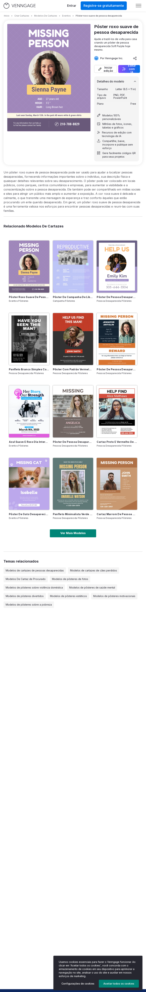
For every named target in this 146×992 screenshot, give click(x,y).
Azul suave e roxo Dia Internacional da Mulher (29, 441)
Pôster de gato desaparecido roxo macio (29, 514)
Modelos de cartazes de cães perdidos (93, 570)
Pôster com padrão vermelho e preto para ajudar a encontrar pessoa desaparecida (73, 369)
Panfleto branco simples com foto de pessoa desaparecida (29, 369)
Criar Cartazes (21, 15)
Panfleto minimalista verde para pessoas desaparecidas (73, 514)
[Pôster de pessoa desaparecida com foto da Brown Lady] (73, 411)
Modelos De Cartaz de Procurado (26, 578)
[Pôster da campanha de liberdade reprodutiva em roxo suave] (73, 266)
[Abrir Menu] (138, 6)
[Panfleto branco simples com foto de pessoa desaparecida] (29, 339)
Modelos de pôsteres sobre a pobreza (29, 604)
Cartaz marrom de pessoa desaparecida (117, 514)
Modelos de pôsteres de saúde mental (92, 587)
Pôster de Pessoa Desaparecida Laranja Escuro (117, 369)
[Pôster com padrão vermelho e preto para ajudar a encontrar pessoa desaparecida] (73, 339)
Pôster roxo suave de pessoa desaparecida (29, 297)
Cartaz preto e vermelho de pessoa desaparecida (117, 441)
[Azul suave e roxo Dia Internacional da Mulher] (29, 411)
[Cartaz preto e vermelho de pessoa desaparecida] (117, 411)
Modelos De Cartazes (45, 15)
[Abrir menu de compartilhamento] (135, 58)
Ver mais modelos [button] (73, 533)
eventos (66, 15)
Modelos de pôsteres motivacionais (114, 596)
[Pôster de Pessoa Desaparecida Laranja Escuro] (117, 339)
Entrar (71, 5)
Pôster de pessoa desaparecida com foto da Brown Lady (73, 441)
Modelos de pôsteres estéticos (68, 596)
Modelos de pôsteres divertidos (25, 596)
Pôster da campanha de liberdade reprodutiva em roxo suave (73, 297)
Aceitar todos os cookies (118, 983)
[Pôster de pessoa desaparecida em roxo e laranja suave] (117, 266)
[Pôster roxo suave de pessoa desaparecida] (29, 266)
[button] (105, 69)
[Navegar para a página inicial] (20, 6)
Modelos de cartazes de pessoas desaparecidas (35, 570)
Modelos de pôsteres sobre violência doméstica (34, 587)
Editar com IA (132, 69)
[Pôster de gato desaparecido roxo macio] (29, 484)
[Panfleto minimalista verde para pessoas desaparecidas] (73, 484)
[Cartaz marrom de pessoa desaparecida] (117, 484)
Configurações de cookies (77, 983)
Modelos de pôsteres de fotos (70, 578)
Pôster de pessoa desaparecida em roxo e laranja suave (117, 297)
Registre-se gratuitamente (104, 5)
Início (6, 15)
